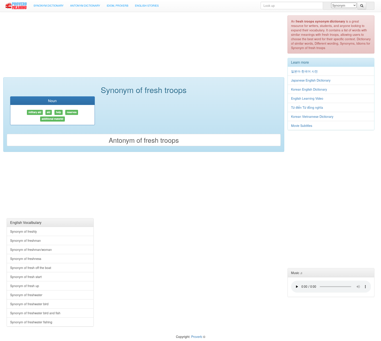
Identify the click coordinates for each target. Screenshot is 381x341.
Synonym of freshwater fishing (31, 322)
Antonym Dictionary (85, 5)
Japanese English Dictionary (311, 80)
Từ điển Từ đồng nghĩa (307, 107)
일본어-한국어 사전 (304, 71)
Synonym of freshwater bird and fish (35, 313)
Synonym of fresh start (26, 276)
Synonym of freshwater (26, 295)
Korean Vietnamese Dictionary (312, 116)
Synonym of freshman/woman (31, 249)
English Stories (147, 5)
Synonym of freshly (23, 231)
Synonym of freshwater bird (29, 304)
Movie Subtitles (301, 125)
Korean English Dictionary (309, 89)
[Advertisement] (143, 46)
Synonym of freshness (25, 258)
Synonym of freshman (25, 240)
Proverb (196, 336)
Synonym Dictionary (49, 5)
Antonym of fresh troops (144, 140)
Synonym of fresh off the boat (30, 267)
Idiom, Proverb (117, 5)
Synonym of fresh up (24, 286)
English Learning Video (307, 98)
